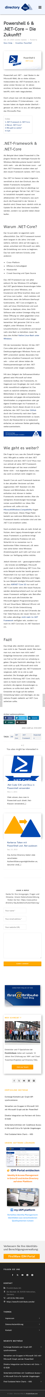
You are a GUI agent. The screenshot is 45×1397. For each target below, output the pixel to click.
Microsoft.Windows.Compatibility (18, 509)
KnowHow (19, 43)
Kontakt (8, 1330)
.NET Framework (26, 736)
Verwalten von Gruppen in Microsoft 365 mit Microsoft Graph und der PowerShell (22, 1108)
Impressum (9, 1318)
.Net (11, 736)
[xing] (34, 1081)
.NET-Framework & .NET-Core (18, 122)
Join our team (22, 1067)
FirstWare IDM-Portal (21, 1256)
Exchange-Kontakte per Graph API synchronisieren (19, 1098)
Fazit (8, 131)
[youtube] (24, 1081)
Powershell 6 (37, 736)
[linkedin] (29, 1081)
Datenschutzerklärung (14, 1324)
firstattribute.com (32, 1393)
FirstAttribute (10, 1053)
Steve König (8, 43)
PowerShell (28, 43)
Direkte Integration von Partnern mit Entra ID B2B (22, 1117)
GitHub (33, 410)
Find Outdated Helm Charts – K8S (19, 1134)
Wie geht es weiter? (14, 128)
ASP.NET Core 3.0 (18, 584)
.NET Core (16, 736)
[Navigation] (40, 7)
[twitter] (19, 1081)
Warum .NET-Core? (14, 125)
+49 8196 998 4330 (15, 1298)
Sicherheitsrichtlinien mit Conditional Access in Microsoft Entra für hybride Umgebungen (23, 1126)
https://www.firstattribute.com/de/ (21, 1302)
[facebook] (14, 1081)
